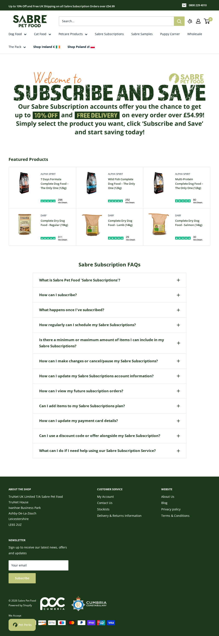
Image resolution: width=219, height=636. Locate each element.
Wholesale (194, 34)
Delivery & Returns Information (119, 516)
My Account (105, 497)
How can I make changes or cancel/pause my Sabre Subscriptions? (98, 360)
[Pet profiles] (190, 21)
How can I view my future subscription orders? (81, 390)
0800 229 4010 (198, 5)
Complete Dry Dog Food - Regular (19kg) (54, 223)
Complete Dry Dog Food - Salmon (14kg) (188, 223)
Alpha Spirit (48, 173)
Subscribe (22, 578)
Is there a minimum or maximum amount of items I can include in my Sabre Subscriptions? (101, 342)
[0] (207, 21)
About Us (167, 497)
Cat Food (40, 34)
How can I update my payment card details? (78, 420)
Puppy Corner (170, 34)
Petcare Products (71, 34)
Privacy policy (171, 509)
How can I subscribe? (58, 294)
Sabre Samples (142, 34)
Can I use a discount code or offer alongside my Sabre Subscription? (99, 435)
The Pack (15, 47)
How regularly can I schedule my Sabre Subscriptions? (87, 324)
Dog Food (15, 34)
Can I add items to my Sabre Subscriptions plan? (82, 405)
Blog (164, 503)
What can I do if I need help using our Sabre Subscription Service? (97, 450)
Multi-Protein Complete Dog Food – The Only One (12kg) (189, 183)
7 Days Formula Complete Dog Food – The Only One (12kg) (55, 183)
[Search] (179, 21)
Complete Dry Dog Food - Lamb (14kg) (120, 223)
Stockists (103, 509)
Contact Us (104, 503)
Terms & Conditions (175, 516)
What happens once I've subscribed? (71, 309)
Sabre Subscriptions (109, 34)
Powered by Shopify (20, 605)
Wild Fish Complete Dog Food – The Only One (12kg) (121, 183)
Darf (44, 215)
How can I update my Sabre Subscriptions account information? (96, 375)
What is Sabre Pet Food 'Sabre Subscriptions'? (79, 280)
